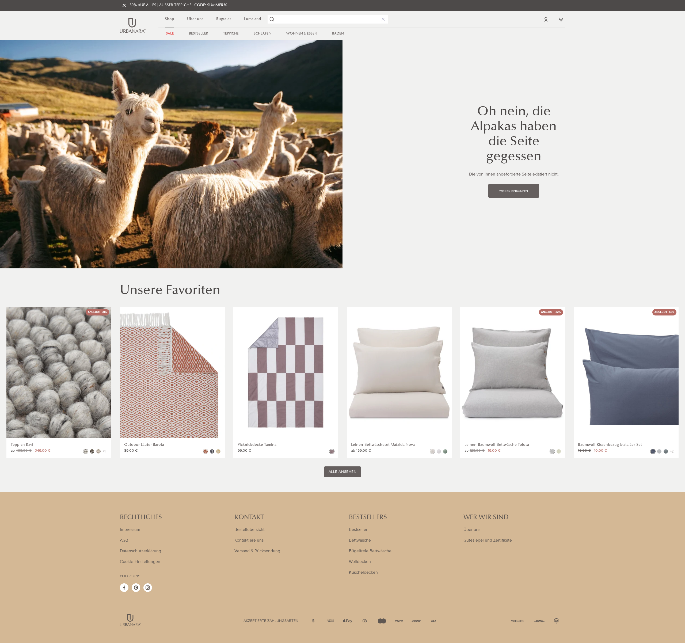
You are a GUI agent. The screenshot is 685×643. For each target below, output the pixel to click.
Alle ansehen (343, 471)
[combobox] (328, 19)
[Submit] (272, 19)
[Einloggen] (546, 19)
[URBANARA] (133, 25)
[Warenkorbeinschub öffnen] (561, 19)
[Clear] (382, 19)
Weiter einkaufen (513, 191)
